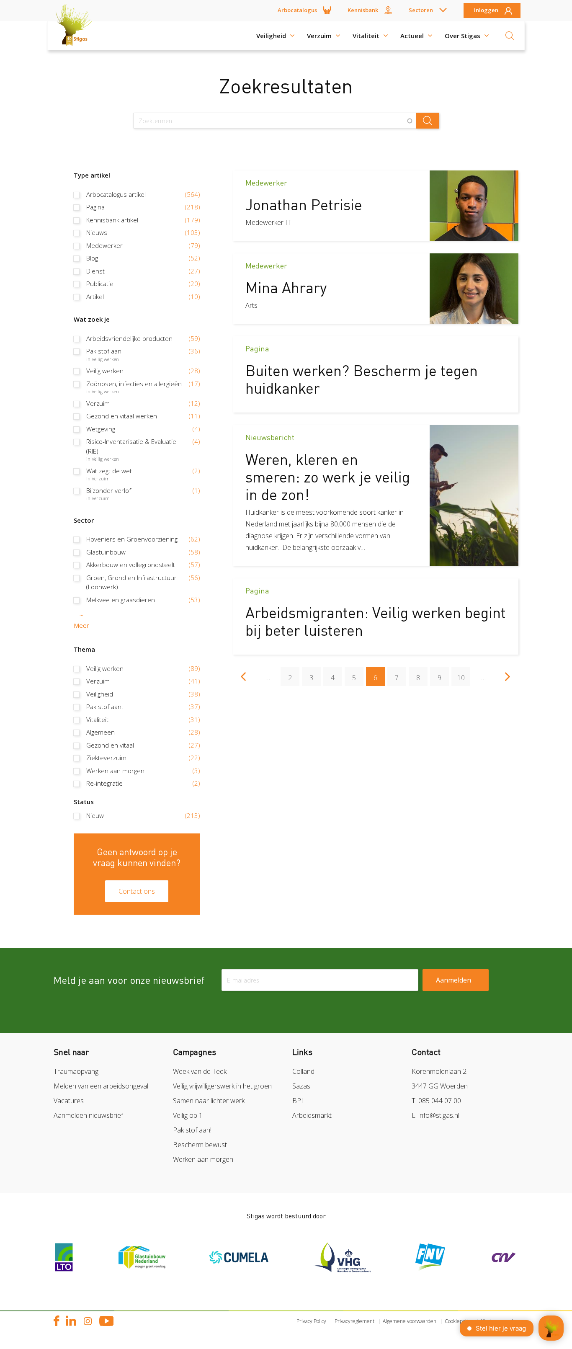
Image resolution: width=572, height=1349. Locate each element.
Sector (84, 520)
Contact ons (137, 891)
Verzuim (319, 35)
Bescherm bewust (200, 1144)
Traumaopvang (76, 1071)
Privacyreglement (354, 1321)
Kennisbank (363, 10)
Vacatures (69, 1100)
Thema (84, 649)
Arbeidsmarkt (312, 1115)
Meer (81, 625)
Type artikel (92, 175)
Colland (303, 1071)
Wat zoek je (92, 319)
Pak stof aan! (192, 1130)
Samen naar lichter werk (209, 1100)
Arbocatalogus (297, 10)
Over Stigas (462, 35)
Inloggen (486, 10)
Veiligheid (271, 35)
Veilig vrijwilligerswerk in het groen (222, 1086)
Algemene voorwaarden (409, 1321)
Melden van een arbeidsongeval (101, 1086)
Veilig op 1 (188, 1115)
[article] (376, 205)
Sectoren (421, 10)
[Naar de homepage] (77, 35)
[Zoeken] (509, 35)
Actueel (412, 35)
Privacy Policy (311, 1321)
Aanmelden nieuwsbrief (88, 1115)
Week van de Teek (200, 1071)
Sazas (301, 1086)
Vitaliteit (366, 35)
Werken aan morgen (203, 1159)
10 (463, 677)
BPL (298, 1100)
